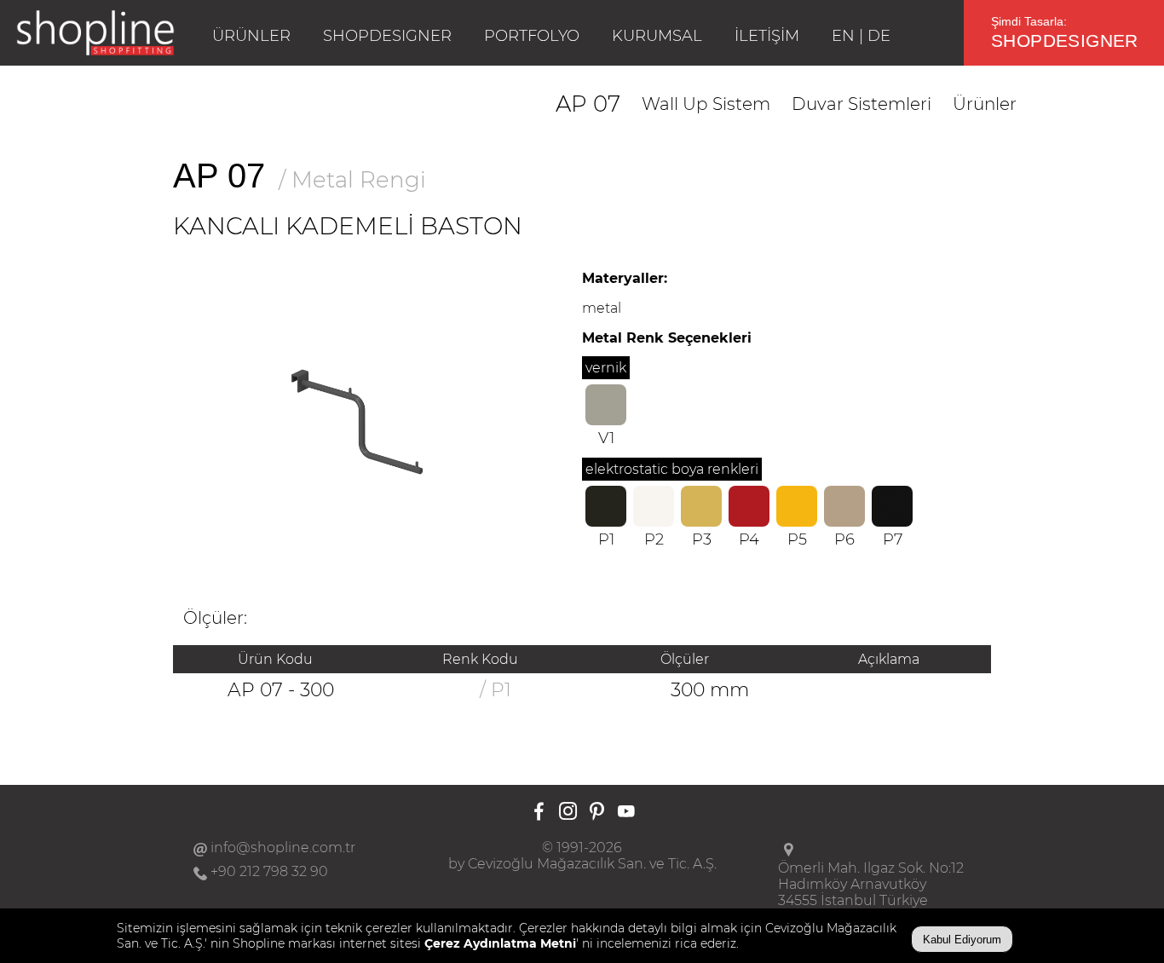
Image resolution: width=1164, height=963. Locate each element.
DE (878, 35)
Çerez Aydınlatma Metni (500, 943)
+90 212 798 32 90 (269, 871)
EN (843, 35)
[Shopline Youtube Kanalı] (626, 812)
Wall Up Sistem (706, 104)
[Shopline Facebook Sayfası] (539, 812)
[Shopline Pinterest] (597, 812)
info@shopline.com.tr (282, 847)
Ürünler (985, 104)
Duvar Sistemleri (861, 104)
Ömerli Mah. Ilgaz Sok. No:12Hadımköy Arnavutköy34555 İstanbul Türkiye (871, 884)
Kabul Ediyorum (962, 939)
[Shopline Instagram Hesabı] (568, 812)
